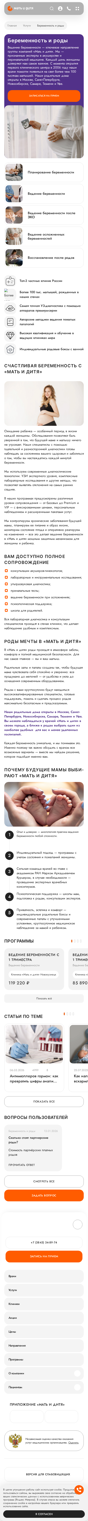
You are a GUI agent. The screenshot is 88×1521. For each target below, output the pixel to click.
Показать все (44, 1101)
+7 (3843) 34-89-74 (69, 8)
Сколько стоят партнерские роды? (28, 1140)
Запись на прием (44, 1256)
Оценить (73, 1442)
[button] (71, 941)
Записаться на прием (44, 95)
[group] (34, 969)
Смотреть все (44, 1181)
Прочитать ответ (22, 1165)
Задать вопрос (44, 1195)
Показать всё (44, 998)
